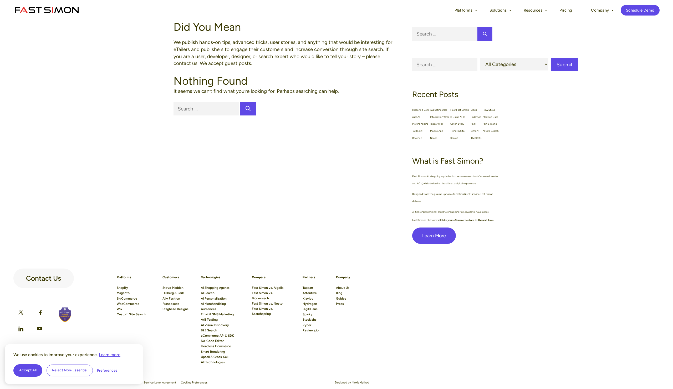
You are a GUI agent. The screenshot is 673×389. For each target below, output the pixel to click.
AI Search (208, 293)
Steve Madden (172, 288)
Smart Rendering (213, 351)
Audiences (208, 309)
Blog (339, 293)
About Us (342, 288)
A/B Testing (209, 319)
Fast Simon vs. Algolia (267, 288)
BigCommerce (127, 298)
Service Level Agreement (160, 382)
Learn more (109, 354)
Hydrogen (310, 304)
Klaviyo (308, 298)
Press (340, 304)
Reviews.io (311, 330)
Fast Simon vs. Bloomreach (262, 295)
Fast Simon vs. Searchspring (262, 311)
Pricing (565, 10)
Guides (341, 298)
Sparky (307, 314)
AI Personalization (214, 298)
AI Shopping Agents (215, 288)
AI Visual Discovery (215, 325)
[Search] (248, 109)
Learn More (434, 236)
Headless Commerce (216, 346)
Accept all (28, 370)
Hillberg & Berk (173, 293)
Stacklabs (310, 319)
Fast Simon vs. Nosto (267, 303)
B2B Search (209, 330)
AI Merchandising (213, 304)
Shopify (122, 288)
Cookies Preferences (194, 382)
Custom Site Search (131, 314)
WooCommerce (128, 304)
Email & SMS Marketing (217, 314)
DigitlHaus (310, 309)
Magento (123, 293)
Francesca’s (170, 304)
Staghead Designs (175, 309)
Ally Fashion (171, 298)
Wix (119, 309)
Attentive (310, 293)
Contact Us (43, 276)
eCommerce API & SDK (217, 335)
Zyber (307, 325)
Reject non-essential (69, 370)
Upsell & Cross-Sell (214, 357)
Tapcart (308, 288)
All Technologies (213, 362)
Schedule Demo (640, 10)
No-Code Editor (212, 341)
